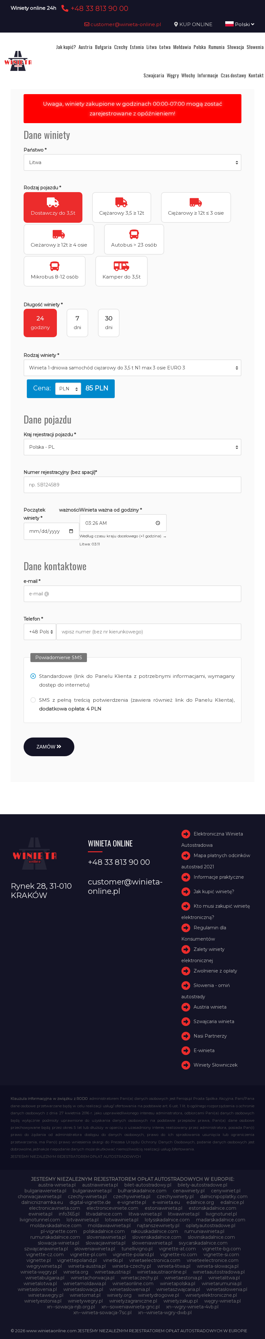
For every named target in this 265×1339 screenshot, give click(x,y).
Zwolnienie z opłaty (215, 971)
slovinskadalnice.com (211, 1237)
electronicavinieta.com (54, 1208)
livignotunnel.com (40, 1220)
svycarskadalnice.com (203, 1243)
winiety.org (119, 1295)
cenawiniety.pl (189, 1191)
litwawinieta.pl (183, 1214)
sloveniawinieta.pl (106, 1237)
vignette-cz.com (45, 1254)
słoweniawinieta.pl (94, 1249)
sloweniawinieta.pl (152, 1243)
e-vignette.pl (131, 1202)
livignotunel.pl (221, 1214)
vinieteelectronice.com (212, 1260)
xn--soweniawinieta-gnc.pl (130, 1307)
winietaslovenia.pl (37, 1289)
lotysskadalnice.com (167, 1220)
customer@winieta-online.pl (125, 24)
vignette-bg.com (221, 1249)
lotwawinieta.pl (121, 1220)
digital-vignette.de (90, 1202)
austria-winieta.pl (57, 1185)
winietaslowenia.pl (130, 1289)
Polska (200, 46)
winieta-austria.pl (87, 1266)
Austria (85, 46)
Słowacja (235, 46)
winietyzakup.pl (181, 1301)
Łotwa (165, 46)
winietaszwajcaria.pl (178, 1289)
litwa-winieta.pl (145, 1214)
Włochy (188, 75)
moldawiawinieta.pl (109, 1225)
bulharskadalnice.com (142, 1191)
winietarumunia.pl (221, 1283)
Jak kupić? (66, 46)
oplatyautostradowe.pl (210, 1225)
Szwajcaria (153, 75)
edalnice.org (200, 1202)
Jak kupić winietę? (214, 891)
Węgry (173, 75)
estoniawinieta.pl (163, 1208)
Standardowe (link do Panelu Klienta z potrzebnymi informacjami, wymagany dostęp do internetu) (137, 680)
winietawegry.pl (45, 1295)
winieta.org (75, 1272)
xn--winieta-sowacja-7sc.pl (102, 1312)
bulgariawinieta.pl (92, 1191)
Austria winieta (210, 1007)
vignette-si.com (221, 1254)
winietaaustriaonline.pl (161, 1272)
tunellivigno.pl (137, 1249)
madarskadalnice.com (220, 1220)
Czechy (120, 46)
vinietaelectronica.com (154, 1260)
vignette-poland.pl (133, 1254)
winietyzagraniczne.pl (133, 1301)
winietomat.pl (85, 1295)
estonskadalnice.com (212, 1208)
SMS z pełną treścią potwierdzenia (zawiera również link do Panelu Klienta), (137, 704)
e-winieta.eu (166, 1202)
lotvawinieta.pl (83, 1220)
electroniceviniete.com (112, 1208)
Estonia (137, 46)
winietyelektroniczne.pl (211, 1295)
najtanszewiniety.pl (158, 1225)
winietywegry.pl (85, 1301)
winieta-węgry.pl (38, 1272)
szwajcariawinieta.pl (46, 1249)
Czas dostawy (233, 75)
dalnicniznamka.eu (42, 1202)
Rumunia (216, 46)
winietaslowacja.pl (83, 1289)
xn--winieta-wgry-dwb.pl (165, 1312)
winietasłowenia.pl (227, 1289)
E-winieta (204, 1050)
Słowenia (255, 46)
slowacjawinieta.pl (105, 1243)
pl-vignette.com (59, 1231)
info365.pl (69, 1214)
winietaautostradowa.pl (219, 1272)
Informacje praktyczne (219, 877)
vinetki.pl (113, 1260)
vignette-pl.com (88, 1254)
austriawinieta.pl (100, 1185)
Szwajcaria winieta (214, 1021)
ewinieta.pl (40, 1214)
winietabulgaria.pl (45, 1278)
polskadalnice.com (104, 1231)
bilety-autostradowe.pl (202, 1185)
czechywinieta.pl (131, 1196)
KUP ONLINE (195, 24)
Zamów (47, 746)
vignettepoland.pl (77, 1260)
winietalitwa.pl (224, 1278)
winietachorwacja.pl (92, 1278)
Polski (242, 24)
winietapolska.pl (177, 1283)
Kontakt (256, 75)
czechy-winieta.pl (87, 1196)
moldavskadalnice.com (55, 1225)
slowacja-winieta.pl (58, 1243)
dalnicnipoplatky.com (224, 1196)
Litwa (151, 46)
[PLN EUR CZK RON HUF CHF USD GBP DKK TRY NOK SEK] (68, 389)
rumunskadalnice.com (55, 1237)
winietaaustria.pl (113, 1272)
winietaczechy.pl (139, 1278)
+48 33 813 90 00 (98, 8)
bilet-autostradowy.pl (147, 1185)
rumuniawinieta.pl (204, 1231)
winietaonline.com (133, 1283)
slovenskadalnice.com (156, 1237)
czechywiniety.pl (175, 1196)
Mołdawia (182, 46)
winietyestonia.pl (42, 1301)
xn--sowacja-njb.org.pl (71, 1307)
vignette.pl (38, 1260)
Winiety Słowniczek (216, 1065)
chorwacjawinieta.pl (39, 1196)
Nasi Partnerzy (210, 1036)
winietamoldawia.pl (84, 1283)
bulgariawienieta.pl (45, 1191)
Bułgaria (103, 46)
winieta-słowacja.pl (217, 1266)
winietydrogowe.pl (158, 1295)
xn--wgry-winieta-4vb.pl (192, 1307)
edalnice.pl (232, 1202)
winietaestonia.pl (183, 1278)
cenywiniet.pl (225, 1191)
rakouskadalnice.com (154, 1231)
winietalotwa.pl (40, 1283)
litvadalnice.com (104, 1214)
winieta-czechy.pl (131, 1266)
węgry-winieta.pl (222, 1301)
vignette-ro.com (178, 1254)
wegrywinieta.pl (44, 1266)
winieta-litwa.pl (173, 1266)
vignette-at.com (177, 1249)
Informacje (207, 75)
